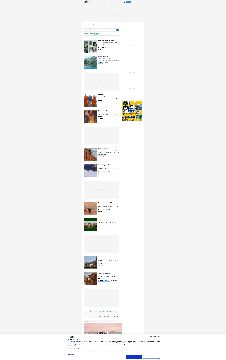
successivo (114, 316)
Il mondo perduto (103, 148)
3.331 (89, 314)
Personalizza (150, 357)
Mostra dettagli (71, 354)
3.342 (97, 316)
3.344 (104, 316)
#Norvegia (100, 64)
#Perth (114, 280)
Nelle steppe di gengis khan (106, 110)
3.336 (106, 314)
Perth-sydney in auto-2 (104, 273)
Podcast (120, 1)
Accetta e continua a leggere (134, 356)
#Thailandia (100, 102)
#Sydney (107, 282)
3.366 (108, 316)
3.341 (93, 316)
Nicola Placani (101, 47)
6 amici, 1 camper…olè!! (105, 202)
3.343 (100, 316)
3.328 (110, 311)
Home (85, 24)
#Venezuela (100, 156)
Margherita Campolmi (102, 263)
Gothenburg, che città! (104, 165)
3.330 (86, 314)
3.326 (103, 311)
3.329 (114, 311)
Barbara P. (100, 100)
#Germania (100, 265)
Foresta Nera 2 (102, 257)
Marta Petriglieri (101, 171)
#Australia (100, 280)
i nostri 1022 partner (74, 341)
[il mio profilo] (124, 2)
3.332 (93, 314)
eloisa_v (99, 278)
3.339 (86, 316)
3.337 (110, 314)
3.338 (113, 314)
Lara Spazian (100, 62)
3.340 (89, 316)
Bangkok (100, 94)
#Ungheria (100, 227)
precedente (88, 311)
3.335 (103, 314)
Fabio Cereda (100, 154)
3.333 (97, 314)
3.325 (100, 311)
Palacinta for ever (103, 219)
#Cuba (99, 49)
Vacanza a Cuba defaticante (106, 40)
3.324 (96, 311)
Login (128, 1)
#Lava (105, 280)
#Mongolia (100, 118)
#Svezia (99, 173)
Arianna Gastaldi (101, 225)
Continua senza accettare (155, 336)
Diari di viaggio (107, 1)
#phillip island (101, 282)
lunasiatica (100, 116)
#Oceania (110, 280)
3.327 (107, 311)
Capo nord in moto (103, 56)
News (96, 1)
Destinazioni (100, 1)
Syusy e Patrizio (114, 1)
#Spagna (100, 211)
